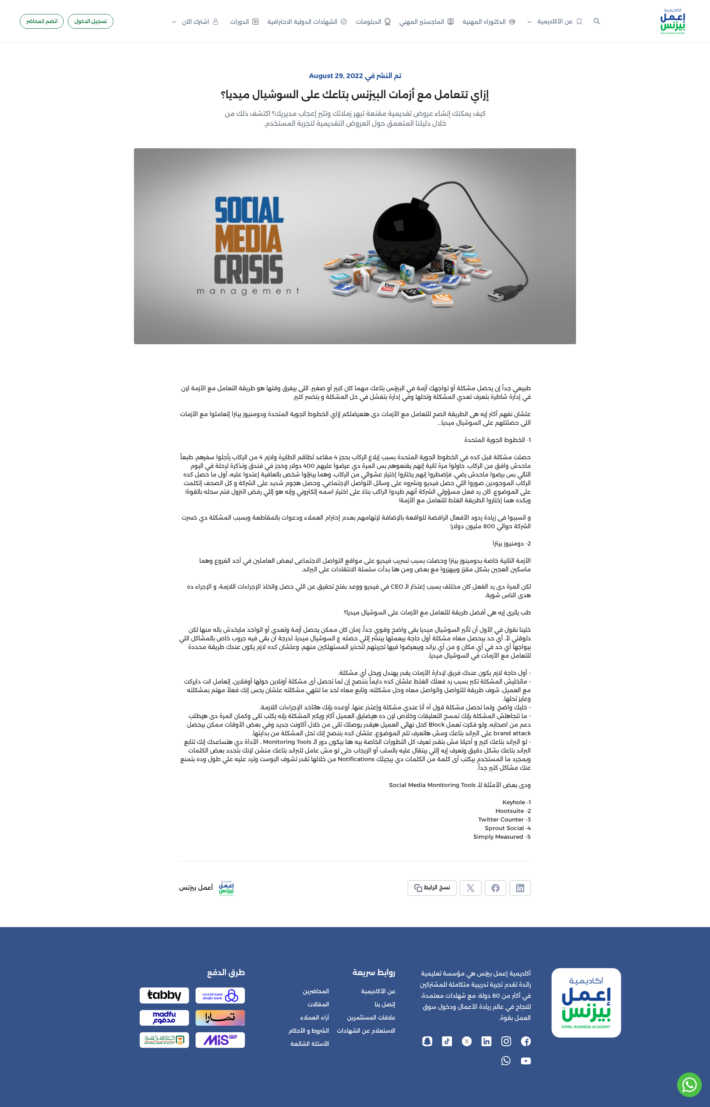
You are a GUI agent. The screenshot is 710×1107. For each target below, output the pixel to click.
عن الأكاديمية (378, 991)
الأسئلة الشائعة (309, 1044)
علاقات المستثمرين (371, 1018)
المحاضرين (316, 991)
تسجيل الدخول (90, 21)
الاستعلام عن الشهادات (366, 1031)
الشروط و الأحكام (308, 1031)
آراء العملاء (314, 1018)
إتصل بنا (385, 1004)
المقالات (318, 1004)
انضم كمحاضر (42, 21)
